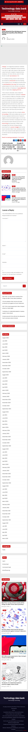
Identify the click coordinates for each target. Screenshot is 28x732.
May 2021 (4, 532)
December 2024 (6, 399)
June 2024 (5, 418)
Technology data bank (14, 8)
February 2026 (6, 356)
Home (13, 710)
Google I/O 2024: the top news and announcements (21, 147)
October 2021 (5, 517)
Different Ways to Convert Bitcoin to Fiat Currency (11, 17)
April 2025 (4, 387)
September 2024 (6, 409)
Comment (5, 218)
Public (4, 29)
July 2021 (4, 526)
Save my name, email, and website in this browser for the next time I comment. (12, 273)
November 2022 (6, 477)
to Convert (12, 19)
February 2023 (6, 467)
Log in (3, 561)
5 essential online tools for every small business (13, 712)
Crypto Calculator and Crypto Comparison (13, 15)
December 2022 (6, 473)
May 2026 (4, 347)
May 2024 (4, 421)
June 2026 (5, 344)
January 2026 (5, 359)
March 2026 (5, 353)
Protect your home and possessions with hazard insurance (13, 725)
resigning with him (16, 90)
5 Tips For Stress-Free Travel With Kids (14, 714)
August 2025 (5, 375)
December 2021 (6, 510)
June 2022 (4, 492)
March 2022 (5, 501)
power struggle (15, 127)
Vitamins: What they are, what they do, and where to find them (13, 728)
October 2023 (5, 443)
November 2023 (6, 439)
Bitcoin (16, 19)
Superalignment (22, 88)
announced (12, 80)
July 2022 (4, 489)
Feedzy (25, 730)
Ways (7, 19)
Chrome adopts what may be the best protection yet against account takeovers (19, 189)
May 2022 (4, 495)
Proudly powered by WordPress (10, 706)
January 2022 (5, 507)
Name (4, 245)
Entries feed (5, 564)
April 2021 (4, 535)
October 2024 (6, 405)
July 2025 (4, 378)
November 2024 (6, 402)
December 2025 (6, 362)
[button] (21, 24)
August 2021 (5, 523)
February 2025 (6, 393)
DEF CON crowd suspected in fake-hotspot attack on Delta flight (19, 199)
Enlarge (4, 66)
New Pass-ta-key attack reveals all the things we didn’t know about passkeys (13, 603)
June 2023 (4, 455)
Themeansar (14, 708)
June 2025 (5, 381)
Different (24, 17)
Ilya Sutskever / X (14, 76)
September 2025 (6, 372)
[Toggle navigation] (18, 24)
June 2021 (4, 529)
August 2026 (5, 338)
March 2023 (5, 464)
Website (4, 262)
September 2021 (6, 520)
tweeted (23, 94)
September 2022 (6, 483)
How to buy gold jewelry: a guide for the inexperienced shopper (13, 718)
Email (4, 254)
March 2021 (5, 538)
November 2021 (6, 514)
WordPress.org (6, 570)
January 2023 (5, 470)
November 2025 (6, 365)
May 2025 (4, 384)
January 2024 (5, 433)
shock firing (5, 123)
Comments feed (6, 567)
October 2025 (6, 368)
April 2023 (4, 461)
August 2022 (5, 486)
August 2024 (5, 412)
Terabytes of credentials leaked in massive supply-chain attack (11, 683)
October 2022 (5, 480)
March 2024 (5, 427)
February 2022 (6, 504)
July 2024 (4, 415)
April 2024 (4, 424)
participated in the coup (10, 84)
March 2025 (5, 390)
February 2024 (6, 430)
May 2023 (4, 458)
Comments (21, 137)
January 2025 (5, 396)
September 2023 (6, 446)
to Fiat (20, 19)
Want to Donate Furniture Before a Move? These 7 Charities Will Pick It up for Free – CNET (9, 146)
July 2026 (4, 341)
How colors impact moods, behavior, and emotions (13, 715)
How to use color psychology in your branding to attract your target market (13, 721)
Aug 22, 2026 (15, 182)
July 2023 (4, 452)
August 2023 (5, 449)
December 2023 (6, 436)
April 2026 (4, 350)
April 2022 (4, 498)
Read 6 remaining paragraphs (9, 137)
